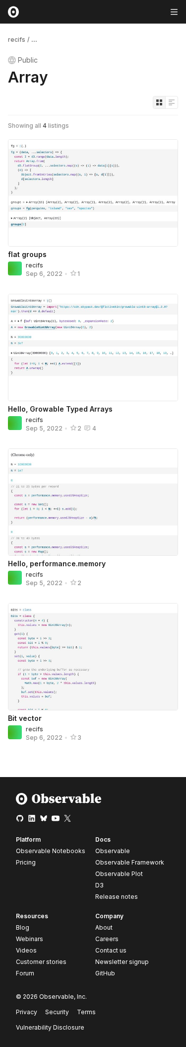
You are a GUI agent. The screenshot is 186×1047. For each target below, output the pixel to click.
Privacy (26, 1012)
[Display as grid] (159, 102)
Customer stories (41, 961)
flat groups (27, 254)
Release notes (116, 896)
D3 (99, 885)
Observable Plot (119, 873)
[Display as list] (172, 102)
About (104, 927)
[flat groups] (93, 193)
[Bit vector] (93, 656)
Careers (107, 939)
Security (57, 1012)
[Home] (59, 802)
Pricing (26, 862)
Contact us (110, 950)
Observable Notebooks (50, 851)
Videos (26, 950)
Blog (22, 927)
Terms (86, 1012)
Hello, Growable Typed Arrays (60, 409)
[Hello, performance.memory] (93, 502)
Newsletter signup (122, 962)
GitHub (105, 973)
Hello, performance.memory (57, 563)
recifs (16, 39)
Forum (25, 973)
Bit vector (25, 718)
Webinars (29, 939)
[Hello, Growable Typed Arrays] (93, 347)
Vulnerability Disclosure (50, 1027)
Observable (112, 851)
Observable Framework (129, 862)
